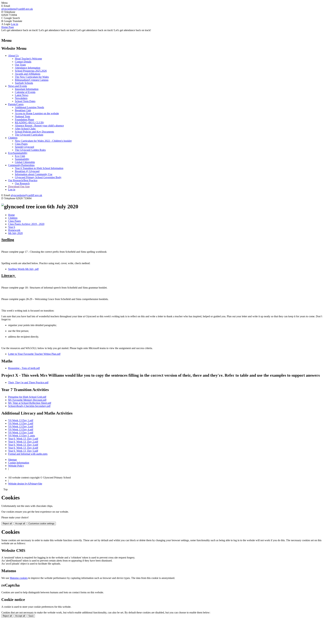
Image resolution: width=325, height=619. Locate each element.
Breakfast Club (23, 110)
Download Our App (19, 186)
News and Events (17, 86)
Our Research (22, 183)
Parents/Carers (16, 104)
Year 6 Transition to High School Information (39, 168)
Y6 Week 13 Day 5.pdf (20, 432)
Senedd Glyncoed (24, 146)
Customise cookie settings (41, 523)
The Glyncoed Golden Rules (30, 149)
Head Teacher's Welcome (28, 58)
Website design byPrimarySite (25, 483)
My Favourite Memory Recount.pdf (27, 399)
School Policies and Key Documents (34, 131)
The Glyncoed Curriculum (29, 134)
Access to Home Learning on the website (37, 113)
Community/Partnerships (21, 165)
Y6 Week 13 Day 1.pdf (20, 420)
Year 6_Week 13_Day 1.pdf (23, 438)
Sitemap (12, 459)
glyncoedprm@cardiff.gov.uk (17, 8)
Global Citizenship (25, 162)
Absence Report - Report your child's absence (39, 125)
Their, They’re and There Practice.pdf (28, 382)
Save (31, 616)
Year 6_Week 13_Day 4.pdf (23, 447)
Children (12, 137)
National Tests (22, 116)
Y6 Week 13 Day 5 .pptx (21, 435)
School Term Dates (25, 101)
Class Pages (21, 143)
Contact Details (23, 61)
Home (11, 214)
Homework (14, 230)
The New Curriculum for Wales (32, 76)
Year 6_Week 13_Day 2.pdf (23, 441)
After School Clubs (25, 128)
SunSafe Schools (24, 83)
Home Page (7, 27)
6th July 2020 (15, 233)
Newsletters (21, 98)
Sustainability (22, 159)
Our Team (20, 64)
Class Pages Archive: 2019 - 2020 (26, 224)
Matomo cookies (19, 578)
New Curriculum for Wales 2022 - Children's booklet (43, 140)
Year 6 (11, 227)
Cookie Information (18, 462)
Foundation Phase (24, 119)
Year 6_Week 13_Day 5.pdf (23, 450)
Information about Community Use (33, 174)
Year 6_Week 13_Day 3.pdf (23, 444)
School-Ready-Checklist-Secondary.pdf (29, 406)
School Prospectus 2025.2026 (31, 70)
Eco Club (20, 156)
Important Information (26, 89)
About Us (13, 55)
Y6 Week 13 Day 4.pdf (20, 429)
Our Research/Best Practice (22, 180)
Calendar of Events (25, 92)
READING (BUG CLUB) (29, 122)
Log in (14, 24)
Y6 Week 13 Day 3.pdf (20, 426)
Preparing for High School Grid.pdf (27, 396)
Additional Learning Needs (29, 107)
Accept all (20, 523)
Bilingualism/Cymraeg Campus (31, 79)
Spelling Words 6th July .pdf (23, 269)
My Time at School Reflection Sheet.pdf (29, 403)
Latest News (21, 95)
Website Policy (16, 465)
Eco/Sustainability (17, 153)
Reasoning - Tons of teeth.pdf (24, 368)
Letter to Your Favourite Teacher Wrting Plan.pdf (34, 353)
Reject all (7, 523)
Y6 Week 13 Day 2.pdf (20, 423)
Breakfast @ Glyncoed (27, 171)
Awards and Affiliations (27, 73)
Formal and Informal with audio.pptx (28, 453)
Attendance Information (27, 67)
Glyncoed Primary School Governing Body (38, 177)
